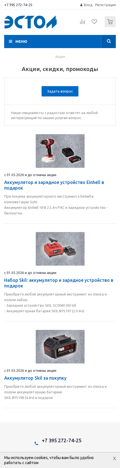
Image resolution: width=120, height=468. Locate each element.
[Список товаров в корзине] (111, 26)
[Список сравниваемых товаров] (82, 24)
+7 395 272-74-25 (18, 5)
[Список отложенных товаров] (94, 23)
